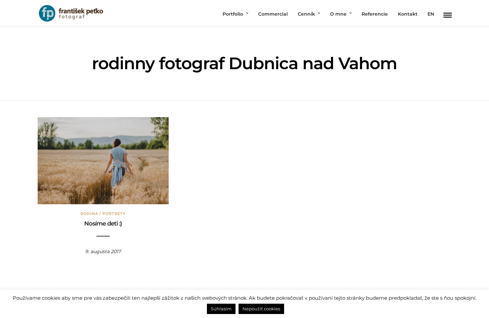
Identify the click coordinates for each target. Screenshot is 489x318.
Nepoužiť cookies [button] (261, 308)
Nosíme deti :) (103, 223)
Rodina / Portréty (103, 213)
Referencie (375, 14)
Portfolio (233, 14)
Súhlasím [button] (221, 308)
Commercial (273, 14)
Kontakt (407, 14)
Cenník (306, 14)
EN (430, 14)
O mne (338, 14)
